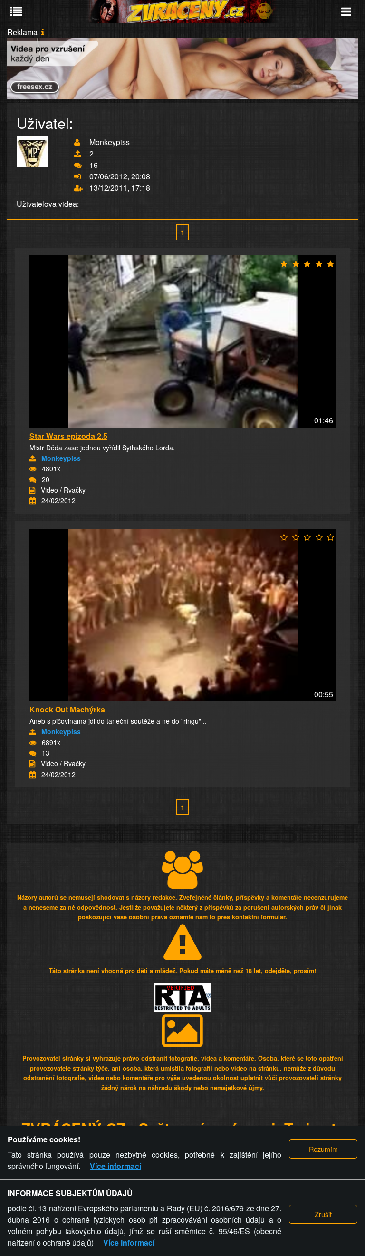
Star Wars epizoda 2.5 (68, 435)
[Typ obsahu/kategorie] (32, 490)
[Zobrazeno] (32, 469)
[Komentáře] (32, 480)
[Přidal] (32, 458)
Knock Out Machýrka (67, 709)
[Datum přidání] (32, 500)
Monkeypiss (61, 458)
